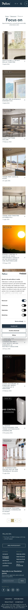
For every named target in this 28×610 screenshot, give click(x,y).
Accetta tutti (14, 326)
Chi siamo (5, 554)
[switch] (24, 305)
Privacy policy (9, 602)
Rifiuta (14, 335)
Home (7, 16)
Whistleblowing (18, 599)
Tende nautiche (20, 559)
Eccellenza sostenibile (5, 557)
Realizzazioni (20, 562)
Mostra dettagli (19, 321)
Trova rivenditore (19, 565)
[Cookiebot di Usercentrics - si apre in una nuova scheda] (19, 274)
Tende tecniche (20, 556)
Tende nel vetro (20, 554)
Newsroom (13, 16)
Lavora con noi (7, 563)
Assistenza (5, 565)
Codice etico (8, 599)
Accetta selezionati (14, 330)
